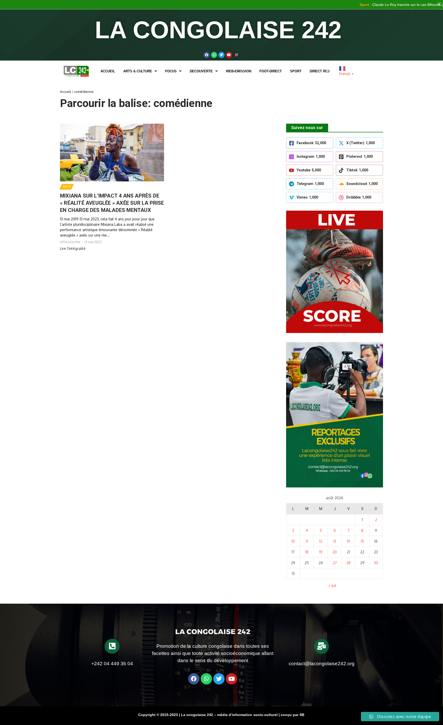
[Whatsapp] (214, 55)
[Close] (439, 4)
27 (335, 563)
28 (348, 563)
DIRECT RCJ (319, 71)
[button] (140, 71)
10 (293, 541)
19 (321, 552)
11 (307, 541)
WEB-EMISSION (238, 71)
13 (334, 541)
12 (320, 541)
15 (362, 541)
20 (335, 552)
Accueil (107, 71)
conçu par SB (292, 715)
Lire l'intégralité (73, 248)
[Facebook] (207, 55)
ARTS (67, 186)
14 (348, 541)
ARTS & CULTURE (137, 71)
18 (306, 552)
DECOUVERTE (201, 71)
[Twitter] (221, 55)
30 (376, 563)
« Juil (332, 585)
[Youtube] (229, 55)
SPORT (295, 71)
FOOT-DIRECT (270, 71)
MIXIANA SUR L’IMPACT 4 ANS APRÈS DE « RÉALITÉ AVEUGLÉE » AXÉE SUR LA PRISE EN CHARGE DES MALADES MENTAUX (112, 203)
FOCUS (171, 71)
